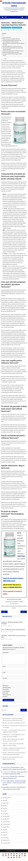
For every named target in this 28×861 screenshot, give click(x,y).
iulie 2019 (5, 829)
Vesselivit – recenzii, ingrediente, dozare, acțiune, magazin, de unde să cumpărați (14, 731)
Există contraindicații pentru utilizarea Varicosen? (13, 50)
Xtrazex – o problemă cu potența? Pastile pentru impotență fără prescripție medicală (14, 753)
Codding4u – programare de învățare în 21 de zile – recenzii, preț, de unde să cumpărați (14, 749)
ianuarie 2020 (6, 827)
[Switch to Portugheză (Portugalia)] (25, 855)
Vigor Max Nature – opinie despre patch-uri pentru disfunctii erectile (5, 612)
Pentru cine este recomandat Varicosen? (11, 38)
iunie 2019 (5, 832)
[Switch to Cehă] (8, 854)
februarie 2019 (6, 840)
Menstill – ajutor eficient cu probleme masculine (14, 722)
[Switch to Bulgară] (3, 854)
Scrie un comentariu (19, 29)
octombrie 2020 (6, 824)
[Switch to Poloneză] (22, 855)
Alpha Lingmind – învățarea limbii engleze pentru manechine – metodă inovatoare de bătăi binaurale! (14, 782)
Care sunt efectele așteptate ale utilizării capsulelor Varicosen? (14, 44)
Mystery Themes (18, 850)
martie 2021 (5, 813)
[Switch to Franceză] (22, 854)
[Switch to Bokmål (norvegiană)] (19, 855)
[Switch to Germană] (25, 854)
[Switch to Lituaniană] (16, 855)
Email (4, 672)
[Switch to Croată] (5, 854)
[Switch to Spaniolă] (16, 857)
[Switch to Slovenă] (14, 857)
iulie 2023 (5, 800)
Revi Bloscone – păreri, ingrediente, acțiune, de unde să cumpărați (15, 726)
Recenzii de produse (6, 27)
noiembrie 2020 (6, 821)
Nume (4, 666)
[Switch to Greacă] (3, 855)
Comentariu (6, 652)
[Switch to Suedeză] (19, 857)
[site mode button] (23, 17)
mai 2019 (5, 835)
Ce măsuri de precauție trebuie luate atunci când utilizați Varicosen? (13, 48)
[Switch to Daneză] (11, 854)
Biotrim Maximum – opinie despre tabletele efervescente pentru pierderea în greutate (13, 719)
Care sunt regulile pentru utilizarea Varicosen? (12, 46)
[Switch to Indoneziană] (8, 855)
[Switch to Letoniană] (14, 855)
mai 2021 (5, 811)
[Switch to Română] (8, 857)
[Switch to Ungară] (5, 855)
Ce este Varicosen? (7, 37)
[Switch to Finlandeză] (19, 854)
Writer (10, 29)
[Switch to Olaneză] (14, 854)
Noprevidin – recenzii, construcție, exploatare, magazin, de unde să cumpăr (13, 744)
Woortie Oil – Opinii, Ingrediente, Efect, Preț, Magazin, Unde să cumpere (13, 758)
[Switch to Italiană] (11, 855)
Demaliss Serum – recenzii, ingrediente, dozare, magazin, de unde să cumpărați (14, 735)
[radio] (11, 604)
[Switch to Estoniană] (16, 854)
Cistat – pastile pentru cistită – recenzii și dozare (13, 629)
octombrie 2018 (6, 843)
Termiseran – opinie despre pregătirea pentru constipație (12, 623)
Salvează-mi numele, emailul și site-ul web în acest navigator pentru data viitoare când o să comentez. (7, 691)
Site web (5, 678)
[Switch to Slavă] (11, 857)
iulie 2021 (5, 805)
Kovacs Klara (6, 787)
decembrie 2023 (6, 797)
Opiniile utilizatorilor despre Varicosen (11, 52)
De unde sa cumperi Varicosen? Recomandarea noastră (12, 54)
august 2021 (6, 803)
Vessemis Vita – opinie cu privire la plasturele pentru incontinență (24, 612)
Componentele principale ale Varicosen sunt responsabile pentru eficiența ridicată (12, 41)
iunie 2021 (5, 808)
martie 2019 (5, 837)
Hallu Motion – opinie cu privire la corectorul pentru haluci (13, 636)
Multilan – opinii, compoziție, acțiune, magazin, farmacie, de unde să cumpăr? (13, 740)
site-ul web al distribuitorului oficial (15, 521)
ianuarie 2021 (6, 819)
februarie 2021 (6, 816)
